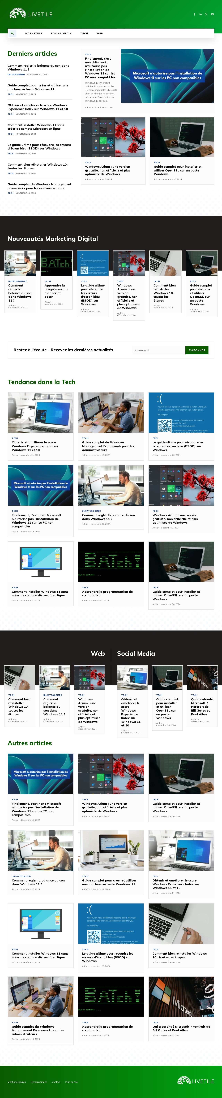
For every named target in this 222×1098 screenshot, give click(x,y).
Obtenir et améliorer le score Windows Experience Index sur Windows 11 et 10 (38, 107)
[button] (12, 33)
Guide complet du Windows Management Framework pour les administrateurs (39, 186)
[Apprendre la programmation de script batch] (56, 263)
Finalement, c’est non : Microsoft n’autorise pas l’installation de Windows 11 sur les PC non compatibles (100, 67)
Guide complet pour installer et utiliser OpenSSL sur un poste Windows (178, 170)
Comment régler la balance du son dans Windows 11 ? (38, 67)
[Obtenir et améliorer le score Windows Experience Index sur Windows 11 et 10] (40, 413)
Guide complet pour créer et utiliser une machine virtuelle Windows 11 (38, 87)
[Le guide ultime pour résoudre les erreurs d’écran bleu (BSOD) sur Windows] (93, 263)
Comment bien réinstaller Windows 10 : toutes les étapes (38, 166)
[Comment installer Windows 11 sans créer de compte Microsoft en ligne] (40, 562)
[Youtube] (212, 14)
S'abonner (197, 350)
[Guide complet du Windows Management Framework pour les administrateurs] (111, 413)
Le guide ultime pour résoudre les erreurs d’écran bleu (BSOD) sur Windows (39, 147)
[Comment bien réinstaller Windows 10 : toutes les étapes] (165, 263)
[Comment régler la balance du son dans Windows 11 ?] (20, 263)
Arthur (88, 107)
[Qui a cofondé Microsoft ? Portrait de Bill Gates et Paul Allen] (202, 678)
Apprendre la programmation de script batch (56, 291)
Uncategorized (16, 74)
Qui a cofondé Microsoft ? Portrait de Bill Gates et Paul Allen (202, 706)
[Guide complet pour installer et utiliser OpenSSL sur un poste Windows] (182, 137)
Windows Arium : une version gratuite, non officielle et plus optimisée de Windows (107, 170)
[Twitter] (206, 14)
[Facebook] (195, 14)
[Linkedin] (200, 14)
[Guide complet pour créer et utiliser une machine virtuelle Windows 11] (111, 850)
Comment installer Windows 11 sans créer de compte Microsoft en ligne (36, 127)
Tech (10, 94)
